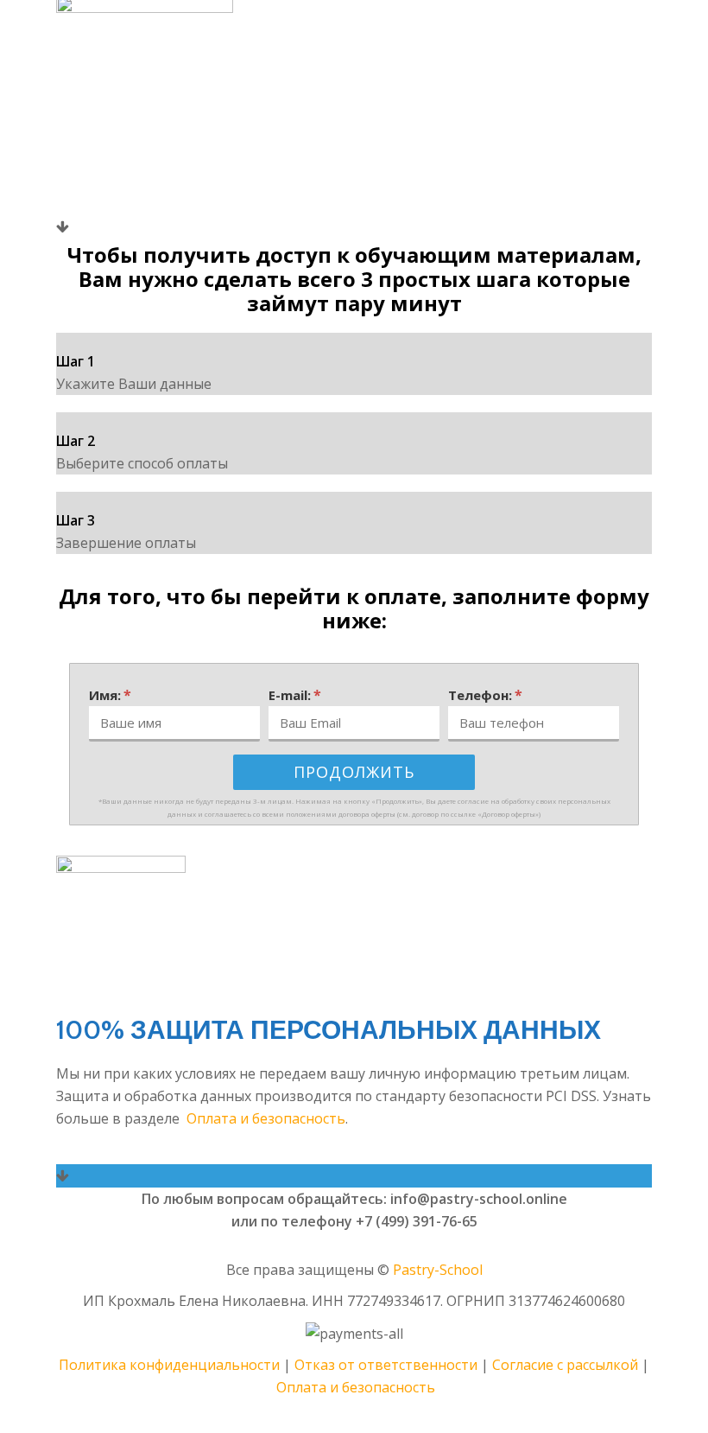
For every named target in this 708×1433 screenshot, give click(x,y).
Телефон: (485, 694)
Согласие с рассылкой (565, 1364)
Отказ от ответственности (385, 1364)
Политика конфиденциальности (169, 1364)
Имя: (110, 694)
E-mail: (295, 694)
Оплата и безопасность (265, 1118)
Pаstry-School (438, 1269)
